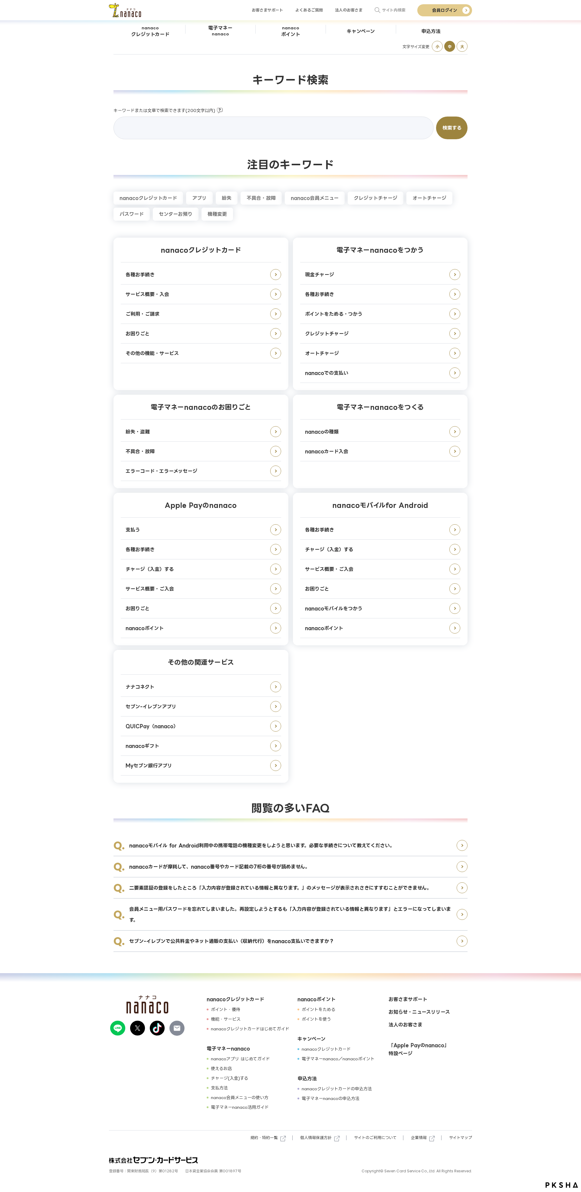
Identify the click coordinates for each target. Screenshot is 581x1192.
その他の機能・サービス (152, 353)
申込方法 (307, 1078)
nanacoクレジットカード (148, 198)
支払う (133, 529)
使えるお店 (221, 1068)
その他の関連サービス (201, 662)
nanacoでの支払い (326, 373)
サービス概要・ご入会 (150, 588)
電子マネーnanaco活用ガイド (240, 1107)
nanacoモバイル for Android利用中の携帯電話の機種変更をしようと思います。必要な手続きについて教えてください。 (262, 845)
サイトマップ (460, 1137)
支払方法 (219, 1087)
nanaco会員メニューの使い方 (239, 1097)
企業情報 (419, 1137)
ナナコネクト (140, 687)
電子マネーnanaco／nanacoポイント (338, 1058)
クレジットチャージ (375, 198)
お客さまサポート (267, 10)
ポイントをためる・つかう (334, 314)
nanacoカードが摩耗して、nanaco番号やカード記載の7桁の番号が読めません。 (219, 866)
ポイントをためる (318, 1009)
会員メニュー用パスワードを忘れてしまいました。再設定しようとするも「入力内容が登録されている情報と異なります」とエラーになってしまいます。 (290, 914)
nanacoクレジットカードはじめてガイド (250, 1028)
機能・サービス (226, 1019)
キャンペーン (311, 1039)
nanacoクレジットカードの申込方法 (337, 1088)
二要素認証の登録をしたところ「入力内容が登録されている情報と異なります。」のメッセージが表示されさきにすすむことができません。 (280, 888)
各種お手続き (140, 274)
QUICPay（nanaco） (152, 726)
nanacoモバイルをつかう (334, 608)
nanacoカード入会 (326, 451)
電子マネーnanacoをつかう (380, 250)
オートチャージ (429, 198)
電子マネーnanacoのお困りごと (201, 407)
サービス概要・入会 (147, 294)
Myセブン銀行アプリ (149, 765)
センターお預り (175, 214)
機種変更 (217, 214)
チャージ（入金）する (150, 569)
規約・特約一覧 (264, 1137)
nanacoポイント (145, 628)
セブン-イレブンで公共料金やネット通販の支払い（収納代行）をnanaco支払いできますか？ (231, 941)
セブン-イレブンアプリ (151, 706)
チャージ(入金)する (229, 1078)
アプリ (199, 198)
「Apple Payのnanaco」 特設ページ (419, 1049)
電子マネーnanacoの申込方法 (330, 1098)
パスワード (132, 214)
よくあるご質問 (309, 10)
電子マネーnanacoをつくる (380, 407)
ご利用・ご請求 (142, 314)
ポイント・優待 (225, 1009)
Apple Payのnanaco (201, 505)
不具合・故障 (261, 198)
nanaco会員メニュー (315, 198)
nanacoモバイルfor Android (380, 505)
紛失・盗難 (138, 431)
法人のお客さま (349, 10)
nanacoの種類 (322, 431)
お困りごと (137, 333)
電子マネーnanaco (228, 1048)
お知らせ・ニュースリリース (419, 1012)
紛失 (226, 198)
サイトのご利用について (375, 1137)
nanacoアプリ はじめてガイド (240, 1058)
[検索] (378, 10)
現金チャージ (319, 274)
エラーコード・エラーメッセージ (161, 471)
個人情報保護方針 (316, 1137)
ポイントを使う (316, 1019)
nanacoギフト (142, 746)
